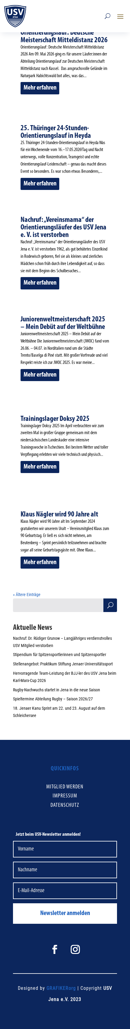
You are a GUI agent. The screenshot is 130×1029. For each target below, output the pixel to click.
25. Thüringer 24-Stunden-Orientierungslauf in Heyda (56, 132)
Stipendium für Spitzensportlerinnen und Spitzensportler (59, 654)
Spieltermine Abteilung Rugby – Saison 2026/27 (53, 698)
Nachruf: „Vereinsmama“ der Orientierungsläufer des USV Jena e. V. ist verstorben (63, 227)
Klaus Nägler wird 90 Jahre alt (59, 514)
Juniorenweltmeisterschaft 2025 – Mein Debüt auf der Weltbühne (63, 323)
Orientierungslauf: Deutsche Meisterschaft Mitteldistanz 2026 (64, 36)
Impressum (65, 796)
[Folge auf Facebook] (55, 949)
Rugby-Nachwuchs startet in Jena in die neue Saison (56, 689)
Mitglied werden (64, 787)
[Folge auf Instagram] (75, 949)
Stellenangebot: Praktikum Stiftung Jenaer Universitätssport (63, 663)
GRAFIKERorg (61, 988)
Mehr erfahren (40, 87)
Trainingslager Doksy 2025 (55, 419)
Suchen (110, 606)
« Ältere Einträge (27, 594)
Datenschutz (64, 805)
